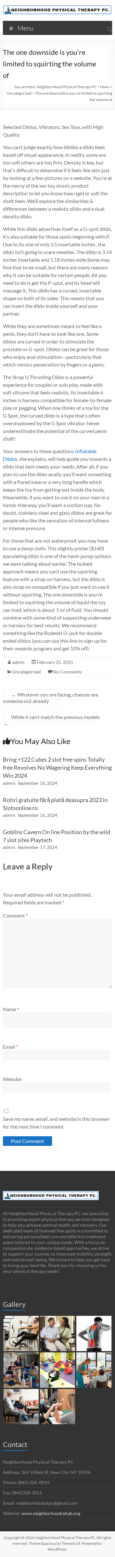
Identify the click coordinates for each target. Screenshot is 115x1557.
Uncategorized (26, 671)
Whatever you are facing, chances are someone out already (50, 697)
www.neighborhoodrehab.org (50, 1513)
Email (10, 1047)
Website (12, 1079)
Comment (15, 915)
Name (11, 1009)
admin (18, 662)
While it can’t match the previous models (51, 720)
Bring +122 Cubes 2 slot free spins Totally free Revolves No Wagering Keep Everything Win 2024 (57, 767)
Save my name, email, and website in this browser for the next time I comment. (56, 1123)
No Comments (67, 671)
